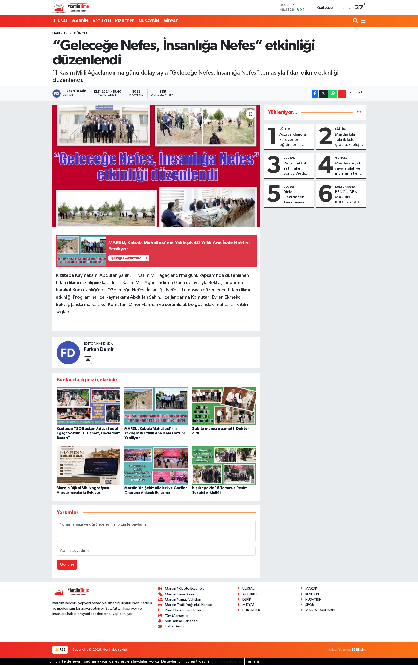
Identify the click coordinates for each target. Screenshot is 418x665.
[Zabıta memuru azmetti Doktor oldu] (224, 406)
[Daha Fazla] (342, 94)
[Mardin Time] (70, 7)
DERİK (246, 599)
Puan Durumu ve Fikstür (183, 610)
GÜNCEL (81, 33)
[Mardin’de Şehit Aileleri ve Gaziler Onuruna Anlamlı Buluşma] (156, 465)
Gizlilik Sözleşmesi (227, 661)
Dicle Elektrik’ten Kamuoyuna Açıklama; (293, 197)
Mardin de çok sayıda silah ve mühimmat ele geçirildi (348, 168)
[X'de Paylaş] (323, 94)
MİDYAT (170, 21)
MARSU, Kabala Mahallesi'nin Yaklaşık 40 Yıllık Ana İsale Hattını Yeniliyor (154, 433)
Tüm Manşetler (177, 616)
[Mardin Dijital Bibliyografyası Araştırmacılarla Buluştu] (88, 465)
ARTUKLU (101, 21)
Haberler (60, 33)
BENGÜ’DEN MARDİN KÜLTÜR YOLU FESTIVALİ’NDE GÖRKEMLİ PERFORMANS (348, 197)
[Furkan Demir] (68, 353)
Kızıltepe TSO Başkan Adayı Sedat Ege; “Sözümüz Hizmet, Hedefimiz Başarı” (88, 433)
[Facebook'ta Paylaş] (315, 94)
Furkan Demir (99, 349)
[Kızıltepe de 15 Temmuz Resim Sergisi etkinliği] (224, 465)
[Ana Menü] (362, 21)
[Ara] (356, 21)
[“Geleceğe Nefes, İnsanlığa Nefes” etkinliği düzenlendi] (156, 166)
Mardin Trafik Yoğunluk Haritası (189, 605)
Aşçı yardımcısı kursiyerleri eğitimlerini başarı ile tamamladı (292, 140)
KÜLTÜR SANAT (346, 186)
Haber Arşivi (174, 626)
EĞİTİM (284, 128)
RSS (62, 649)
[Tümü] (359, 112)
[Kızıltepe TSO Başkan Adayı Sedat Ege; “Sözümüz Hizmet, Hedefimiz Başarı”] (88, 406)
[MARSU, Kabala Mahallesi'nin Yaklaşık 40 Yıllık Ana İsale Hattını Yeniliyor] (156, 406)
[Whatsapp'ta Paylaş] (332, 94)
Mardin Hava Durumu (181, 594)
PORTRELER (251, 610)
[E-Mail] (88, 360)
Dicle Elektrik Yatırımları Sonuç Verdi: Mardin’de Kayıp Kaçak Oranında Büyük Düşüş (295, 168)
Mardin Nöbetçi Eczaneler (185, 588)
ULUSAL (60, 21)
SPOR (309, 605)
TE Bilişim (358, 649)
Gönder (67, 565)
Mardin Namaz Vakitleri (183, 599)
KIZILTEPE (124, 21)
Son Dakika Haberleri (181, 621)
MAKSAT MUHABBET (321, 610)
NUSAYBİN (149, 21)
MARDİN (80, 21)
